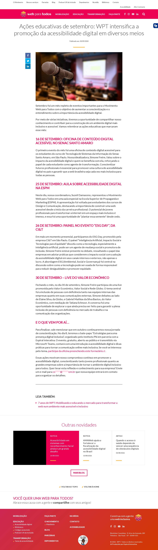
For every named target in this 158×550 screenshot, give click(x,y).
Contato (116, 2)
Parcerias (45, 2)
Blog (53, 2)
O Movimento (18, 2)
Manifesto (50, 524)
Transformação (96, 14)
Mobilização (62, 14)
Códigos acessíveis (22, 530)
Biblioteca (105, 2)
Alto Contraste (139, 7)
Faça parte (114, 14)
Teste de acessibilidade (24, 541)
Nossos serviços (32, 2)
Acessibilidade (125, 7)
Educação (78, 14)
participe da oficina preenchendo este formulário (75, 351)
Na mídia (96, 2)
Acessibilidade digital (23, 524)
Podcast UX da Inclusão (67, 2)
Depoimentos (84, 2)
